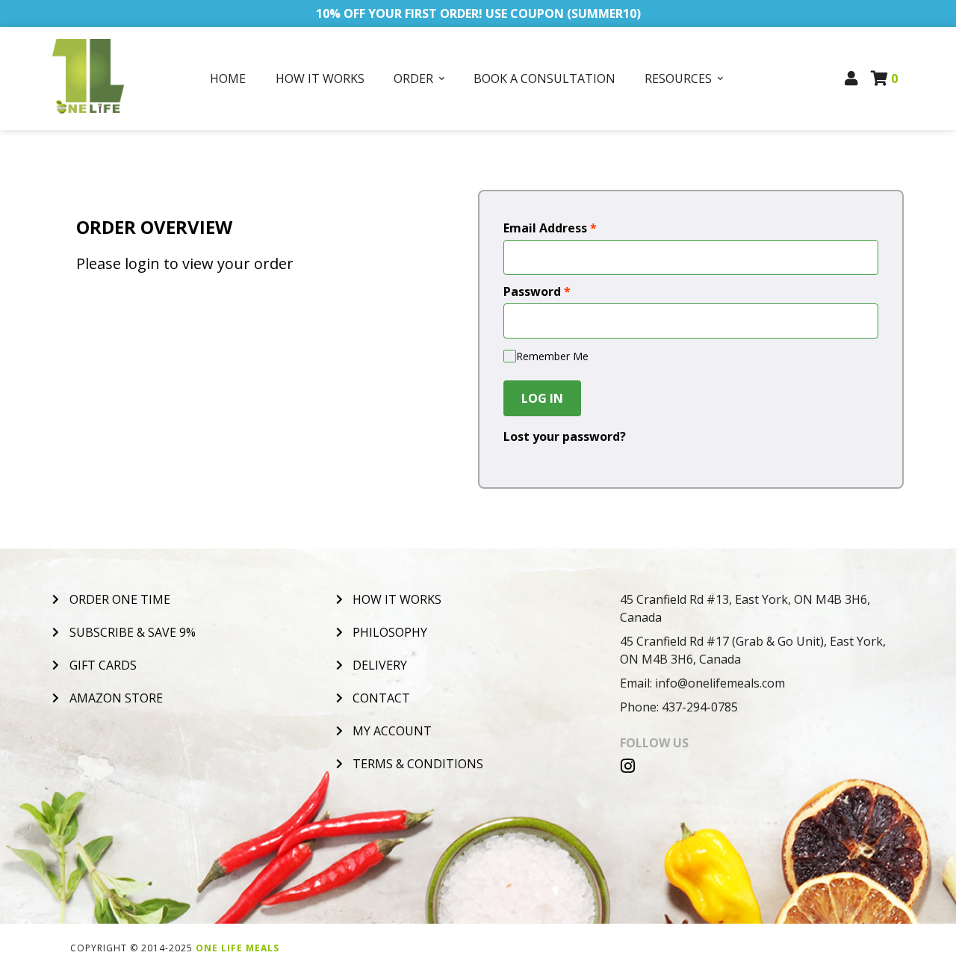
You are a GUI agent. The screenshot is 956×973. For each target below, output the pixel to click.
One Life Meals (237, 948)
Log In (542, 398)
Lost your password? (564, 436)
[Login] (852, 78)
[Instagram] (628, 766)
